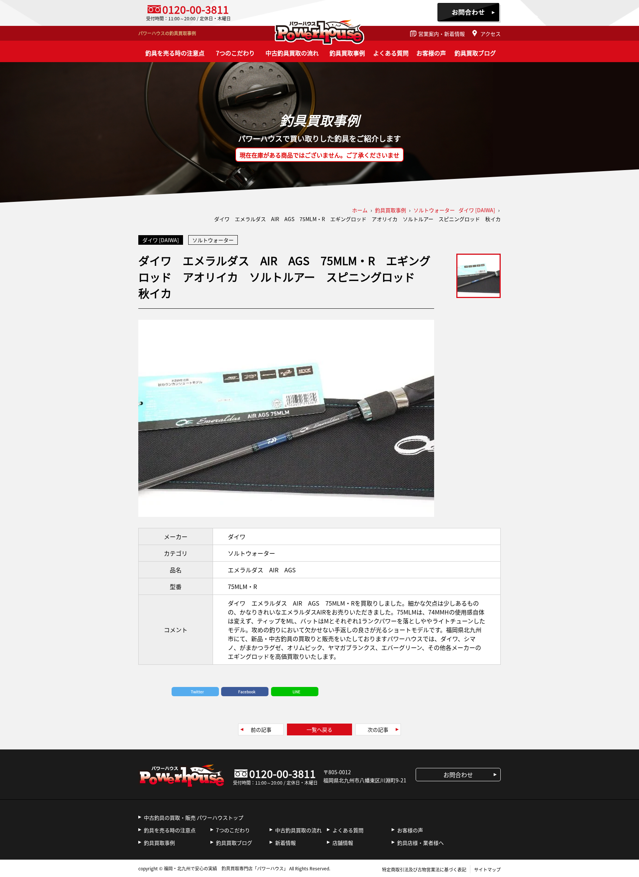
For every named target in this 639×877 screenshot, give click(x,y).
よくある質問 (391, 52)
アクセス (490, 33)
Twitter (197, 691)
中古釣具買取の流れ (292, 52)
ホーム (360, 210)
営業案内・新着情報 (441, 33)
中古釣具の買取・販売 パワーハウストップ (193, 817)
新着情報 (285, 842)
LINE (296, 691)
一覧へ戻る (319, 729)
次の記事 (378, 729)
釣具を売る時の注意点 (174, 52)
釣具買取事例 (347, 52)
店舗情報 (342, 842)
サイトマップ (487, 869)
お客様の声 (431, 52)
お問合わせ (469, 13)
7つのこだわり (235, 52)
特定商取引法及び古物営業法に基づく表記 (424, 869)
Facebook (247, 691)
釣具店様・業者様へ (420, 842)
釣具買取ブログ (475, 52)
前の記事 (261, 729)
